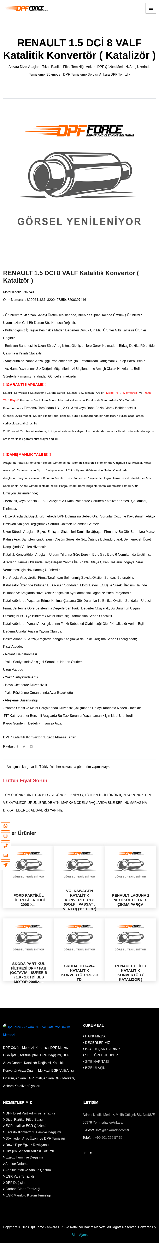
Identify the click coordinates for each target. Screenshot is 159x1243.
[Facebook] (85, 1153)
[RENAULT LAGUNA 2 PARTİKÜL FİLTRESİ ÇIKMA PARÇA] (130, 865)
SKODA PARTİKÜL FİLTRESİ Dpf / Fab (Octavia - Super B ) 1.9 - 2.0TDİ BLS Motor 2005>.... (28, 973)
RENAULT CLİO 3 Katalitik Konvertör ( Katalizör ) (130, 973)
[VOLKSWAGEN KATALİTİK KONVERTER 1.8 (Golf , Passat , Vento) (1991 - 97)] (79, 865)
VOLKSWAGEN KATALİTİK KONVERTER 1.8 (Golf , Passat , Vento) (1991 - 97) (79, 900)
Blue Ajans (80, 1235)
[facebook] (17, 747)
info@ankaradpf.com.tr (112, 1130)
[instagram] (5, 836)
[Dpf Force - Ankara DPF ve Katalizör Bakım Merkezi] (26, 8)
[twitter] (24, 747)
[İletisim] (5, 865)
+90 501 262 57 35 (109, 1137)
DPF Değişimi (15, 1182)
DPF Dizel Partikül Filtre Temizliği (30, 1113)
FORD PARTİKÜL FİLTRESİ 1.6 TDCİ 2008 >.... (28, 899)
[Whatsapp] (5, 826)
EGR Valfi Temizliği (19, 1176)
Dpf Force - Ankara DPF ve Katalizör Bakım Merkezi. (68, 1227)
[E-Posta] (5, 856)
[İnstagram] (91, 1153)
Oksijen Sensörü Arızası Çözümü (29, 1151)
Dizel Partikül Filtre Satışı (24, 1119)
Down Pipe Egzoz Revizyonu (27, 1145)
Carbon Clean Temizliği (22, 1189)
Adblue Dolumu (16, 1164)
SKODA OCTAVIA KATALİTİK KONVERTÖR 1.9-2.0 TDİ (79, 973)
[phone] (5, 846)
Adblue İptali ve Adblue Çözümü (29, 1170)
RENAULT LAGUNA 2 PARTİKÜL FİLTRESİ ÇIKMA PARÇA (130, 899)
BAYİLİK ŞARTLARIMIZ (102, 1049)
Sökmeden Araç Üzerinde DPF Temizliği (35, 1138)
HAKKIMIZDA (95, 1036)
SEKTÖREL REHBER (101, 1055)
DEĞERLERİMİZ (97, 1042)
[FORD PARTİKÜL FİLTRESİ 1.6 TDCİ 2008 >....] (28, 865)
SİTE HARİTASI (96, 1061)
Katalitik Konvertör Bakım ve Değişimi (33, 1132)
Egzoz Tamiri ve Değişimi (24, 1157)
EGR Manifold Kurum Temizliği (28, 1195)
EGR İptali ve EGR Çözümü (25, 1126)
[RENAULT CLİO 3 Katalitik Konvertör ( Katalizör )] (130, 937)
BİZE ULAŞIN (95, 1068)
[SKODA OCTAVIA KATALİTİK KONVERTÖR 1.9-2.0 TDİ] (79, 937)
